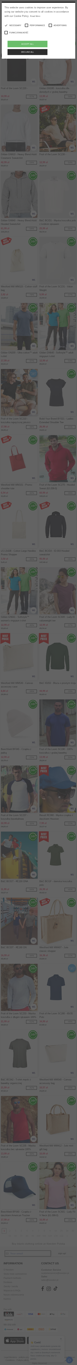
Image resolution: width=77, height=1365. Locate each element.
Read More (35, 16)
